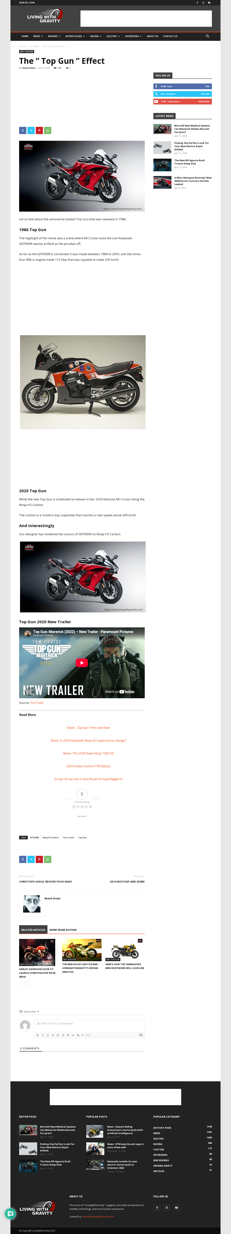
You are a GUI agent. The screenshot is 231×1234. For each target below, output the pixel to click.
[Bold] (37, 1035)
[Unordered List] (63, 1035)
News (36, 36)
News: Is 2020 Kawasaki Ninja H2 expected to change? (88, 740)
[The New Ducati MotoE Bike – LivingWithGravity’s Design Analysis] (82, 950)
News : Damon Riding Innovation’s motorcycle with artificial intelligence (125, 1130)
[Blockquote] (68, 1035)
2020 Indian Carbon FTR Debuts (88, 766)
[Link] (78, 1035)
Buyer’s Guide (74, 36)
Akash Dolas (29, 67)
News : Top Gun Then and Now (88, 728)
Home (25, 36)
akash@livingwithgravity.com (98, 1216)
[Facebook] (197, 2)
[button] (207, 36)
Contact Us (170, 36)
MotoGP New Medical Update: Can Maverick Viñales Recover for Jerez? (192, 129)
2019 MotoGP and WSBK (127, 881)
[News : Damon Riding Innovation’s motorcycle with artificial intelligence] (94, 1131)
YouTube (36, 703)
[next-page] (27, 984)
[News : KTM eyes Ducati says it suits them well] (95, 1148)
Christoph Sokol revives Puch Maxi (45, 881)
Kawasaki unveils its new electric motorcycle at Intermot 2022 (122, 1164)
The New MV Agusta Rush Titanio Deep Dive (189, 162)
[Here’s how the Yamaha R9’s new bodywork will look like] (125, 950)
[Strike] (52, 1035)
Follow (205, 94)
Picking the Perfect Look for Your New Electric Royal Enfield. (191, 146)
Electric (112, 36)
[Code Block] (73, 1035)
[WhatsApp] (47, 130)
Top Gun (82, 837)
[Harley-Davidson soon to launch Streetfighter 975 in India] (38, 952)
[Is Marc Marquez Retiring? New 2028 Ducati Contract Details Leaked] (162, 182)
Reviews (53, 36)
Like (207, 86)
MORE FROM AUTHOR (63, 930)
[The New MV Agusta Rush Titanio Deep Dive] (162, 165)
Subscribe (203, 101)
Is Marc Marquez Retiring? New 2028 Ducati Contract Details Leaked (193, 181)
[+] (88, 1035)
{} (83, 1035)
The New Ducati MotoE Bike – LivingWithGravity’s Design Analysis (80, 968)
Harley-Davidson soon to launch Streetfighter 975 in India (37, 972)
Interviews (132, 36)
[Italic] (42, 1035)
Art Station (34, 46)
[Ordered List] (57, 1035)
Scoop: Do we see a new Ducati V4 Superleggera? (88, 779)
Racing (94, 36)
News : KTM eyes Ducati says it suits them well (125, 1145)
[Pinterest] (39, 130)
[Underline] (47, 1035)
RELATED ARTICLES (33, 930)
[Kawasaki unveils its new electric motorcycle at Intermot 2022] (95, 1165)
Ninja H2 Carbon (51, 837)
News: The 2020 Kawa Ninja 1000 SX (88, 753)
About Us (152, 36)
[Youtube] (209, 2)
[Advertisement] (146, 18)
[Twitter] (203, 2)
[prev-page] (21, 984)
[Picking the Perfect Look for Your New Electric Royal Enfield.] (162, 147)
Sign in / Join (27, 2)
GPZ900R (34, 837)
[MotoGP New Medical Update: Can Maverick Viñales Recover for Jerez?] (162, 129)
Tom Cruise (68, 837)
